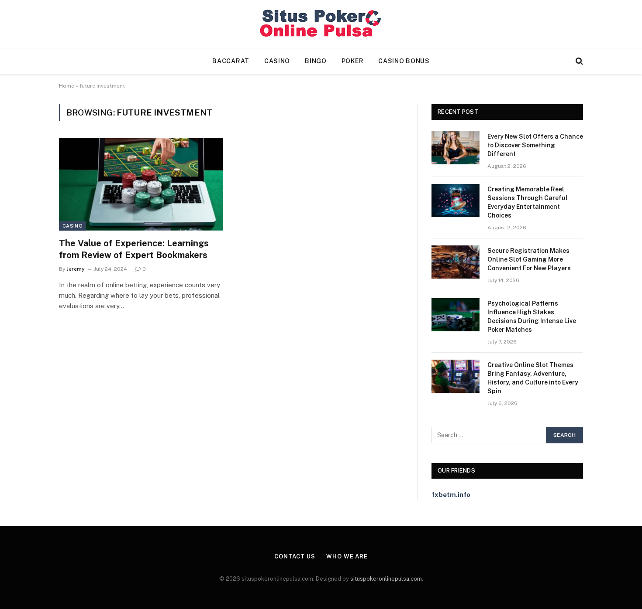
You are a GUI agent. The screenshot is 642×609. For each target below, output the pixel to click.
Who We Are (347, 556)
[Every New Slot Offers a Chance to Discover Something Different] (455, 147)
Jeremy (75, 269)
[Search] (578, 61)
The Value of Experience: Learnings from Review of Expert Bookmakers (134, 249)
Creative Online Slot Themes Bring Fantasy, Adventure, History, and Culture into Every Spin (532, 378)
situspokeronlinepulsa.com (386, 578)
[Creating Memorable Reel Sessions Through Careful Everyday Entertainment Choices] (455, 200)
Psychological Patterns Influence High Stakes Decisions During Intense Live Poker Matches (531, 316)
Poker (353, 61)
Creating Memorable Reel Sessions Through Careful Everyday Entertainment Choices (527, 202)
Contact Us (294, 556)
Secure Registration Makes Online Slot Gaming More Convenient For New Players (529, 259)
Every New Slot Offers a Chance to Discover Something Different (535, 145)
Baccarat (230, 61)
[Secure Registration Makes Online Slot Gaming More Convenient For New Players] (455, 262)
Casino (277, 61)
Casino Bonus (403, 61)
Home (66, 86)
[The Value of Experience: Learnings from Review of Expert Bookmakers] (141, 184)
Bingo (316, 61)
